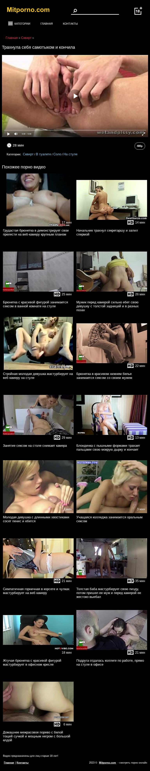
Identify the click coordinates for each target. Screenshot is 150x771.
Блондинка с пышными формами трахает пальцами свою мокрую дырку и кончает (108, 447)
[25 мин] (38, 297)
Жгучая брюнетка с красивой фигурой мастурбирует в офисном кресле (32, 662)
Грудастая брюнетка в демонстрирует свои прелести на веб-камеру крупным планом (36, 232)
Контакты (70, 23)
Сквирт (28, 154)
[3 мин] (111, 512)
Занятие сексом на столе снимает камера (35, 446)
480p (140, 146)
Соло (57, 154)
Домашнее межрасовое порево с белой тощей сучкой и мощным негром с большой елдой (36, 736)
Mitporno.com (107, 762)
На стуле (70, 154)
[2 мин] (38, 512)
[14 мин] (111, 225)
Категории (22, 23)
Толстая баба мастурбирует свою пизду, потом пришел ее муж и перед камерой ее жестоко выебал (108, 593)
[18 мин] (38, 655)
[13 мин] (111, 440)
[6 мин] (38, 727)
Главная (46, 23)
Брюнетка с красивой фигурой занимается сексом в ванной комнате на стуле (35, 304)
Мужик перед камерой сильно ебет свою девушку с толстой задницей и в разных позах (107, 306)
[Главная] (31, 11)
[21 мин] (38, 584)
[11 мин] (38, 369)
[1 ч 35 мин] (111, 584)
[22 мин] (111, 369)
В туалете (43, 154)
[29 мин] (38, 440)
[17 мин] (38, 225)
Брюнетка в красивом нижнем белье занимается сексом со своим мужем (104, 376)
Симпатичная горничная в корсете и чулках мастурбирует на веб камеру (36, 591)
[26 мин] (111, 297)
